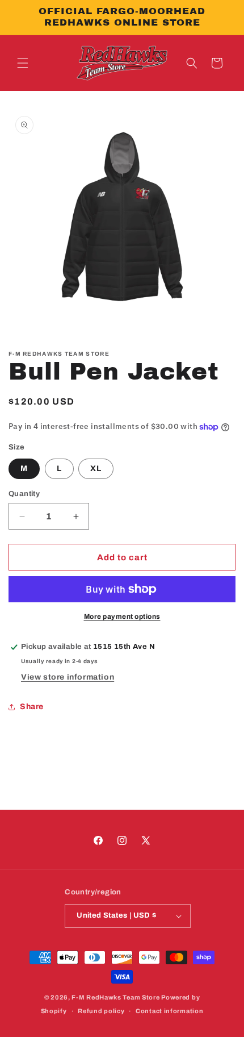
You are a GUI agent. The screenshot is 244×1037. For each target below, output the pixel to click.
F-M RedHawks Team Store (115, 997)
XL (96, 468)
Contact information (169, 1010)
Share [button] (32, 706)
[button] (22, 63)
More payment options (122, 616)
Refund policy (101, 1010)
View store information (67, 677)
